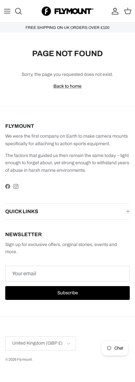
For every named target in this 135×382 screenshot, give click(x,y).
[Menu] (7, 11)
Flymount (24, 359)
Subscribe (67, 292)
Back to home (67, 86)
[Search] (21, 11)
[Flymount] (67, 11)
